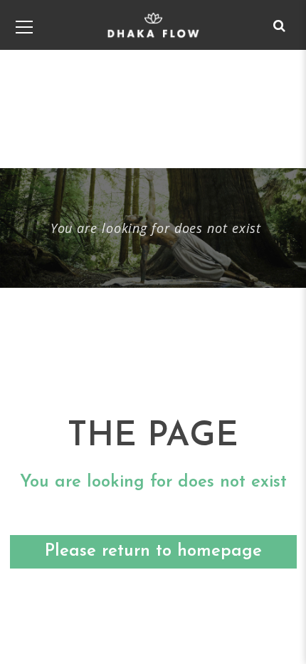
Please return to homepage (153, 551)
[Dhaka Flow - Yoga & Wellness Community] (153, 24)
